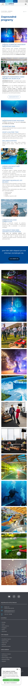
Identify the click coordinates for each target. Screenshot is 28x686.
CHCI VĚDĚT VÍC (14, 258)
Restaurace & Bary (6, 659)
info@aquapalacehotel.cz (9, 610)
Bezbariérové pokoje (6, 646)
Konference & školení (6, 654)
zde (3, 83)
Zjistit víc (4, 677)
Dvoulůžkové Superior (6, 639)
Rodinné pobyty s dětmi (7, 657)
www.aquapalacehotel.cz (9, 611)
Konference (10, 11)
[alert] (11, 676)
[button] (11, 682)
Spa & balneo (5, 655)
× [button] (19, 669)
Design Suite (4, 642)
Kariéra (3, 629)
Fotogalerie (4, 627)
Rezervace (21, 671)
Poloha (3, 624)
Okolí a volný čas (5, 626)
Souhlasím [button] (11, 680)
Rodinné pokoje (5, 640)
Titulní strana (4, 11)
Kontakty (3, 622)
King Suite (4, 644)
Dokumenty (4, 631)
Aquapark (4, 661)
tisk (25, 11)
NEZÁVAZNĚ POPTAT (14, 96)
